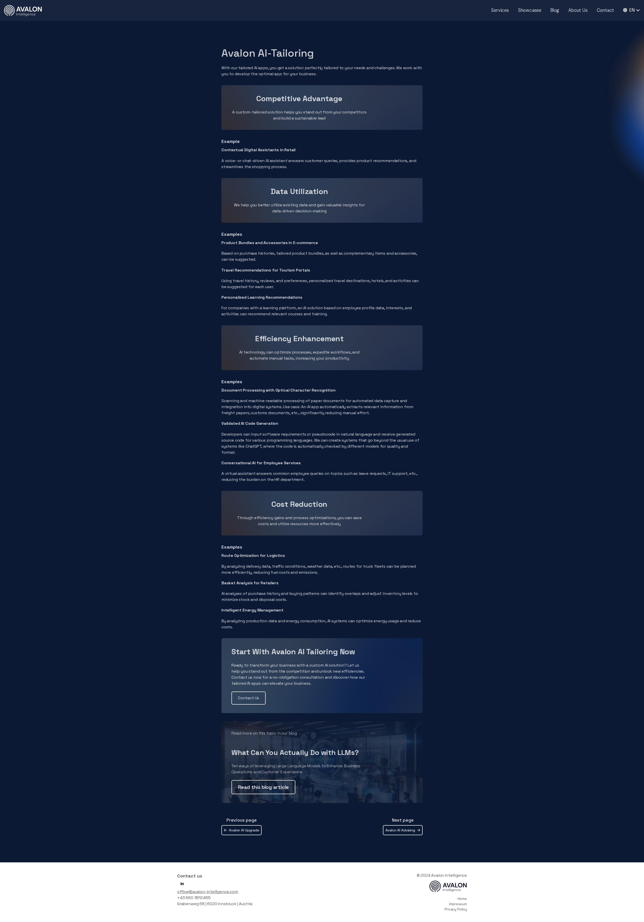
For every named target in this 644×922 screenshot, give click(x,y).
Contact (605, 10)
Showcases (529, 10)
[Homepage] (23, 10)
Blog (554, 10)
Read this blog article (263, 787)
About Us (577, 10)
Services (500, 10)
